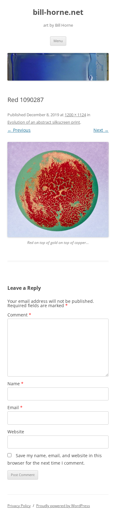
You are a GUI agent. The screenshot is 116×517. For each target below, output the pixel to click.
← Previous (19, 130)
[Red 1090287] (58, 189)
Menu (58, 40)
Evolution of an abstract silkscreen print (43, 122)
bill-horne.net (58, 12)
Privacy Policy (19, 505)
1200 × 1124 (75, 114)
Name (15, 384)
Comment (19, 315)
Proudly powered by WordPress (63, 505)
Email (15, 407)
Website (15, 432)
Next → (101, 130)
